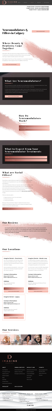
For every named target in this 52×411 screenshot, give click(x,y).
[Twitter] (29, 405)
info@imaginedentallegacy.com (13, 303)
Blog (3, 377)
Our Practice (5, 369)
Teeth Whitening (42, 373)
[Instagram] (31, 405)
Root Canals (29, 379)
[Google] (32, 405)
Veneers (40, 375)
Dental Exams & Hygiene (20, 369)
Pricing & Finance (6, 371)
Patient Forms (5, 373)
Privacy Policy (5, 381)
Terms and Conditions (7, 383)
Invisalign (39, 2)
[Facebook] (27, 405)
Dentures (29, 377)
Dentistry (25, 2)
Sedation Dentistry (19, 371)
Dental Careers (5, 375)
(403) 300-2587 (45, 9)
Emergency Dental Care (20, 373)
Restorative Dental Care (32, 369)
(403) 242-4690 (45, 8)
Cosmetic (32, 2)
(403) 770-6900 (45, 6)
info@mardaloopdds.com (36, 277)
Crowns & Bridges (30, 373)
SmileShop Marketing (24, 409)
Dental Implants (30, 371)
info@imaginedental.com (12, 277)
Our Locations (46, 2)
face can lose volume (26, 191)
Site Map (4, 379)
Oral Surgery (29, 375)
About (19, 2)
